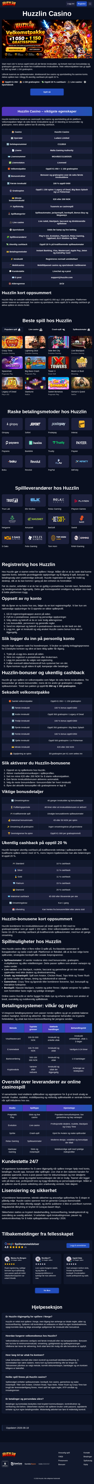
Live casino (34, 329)
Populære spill (10, 329)
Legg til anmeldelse (78, 1245)
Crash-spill (56, 329)
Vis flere (47, 1290)
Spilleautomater (80, 329)
